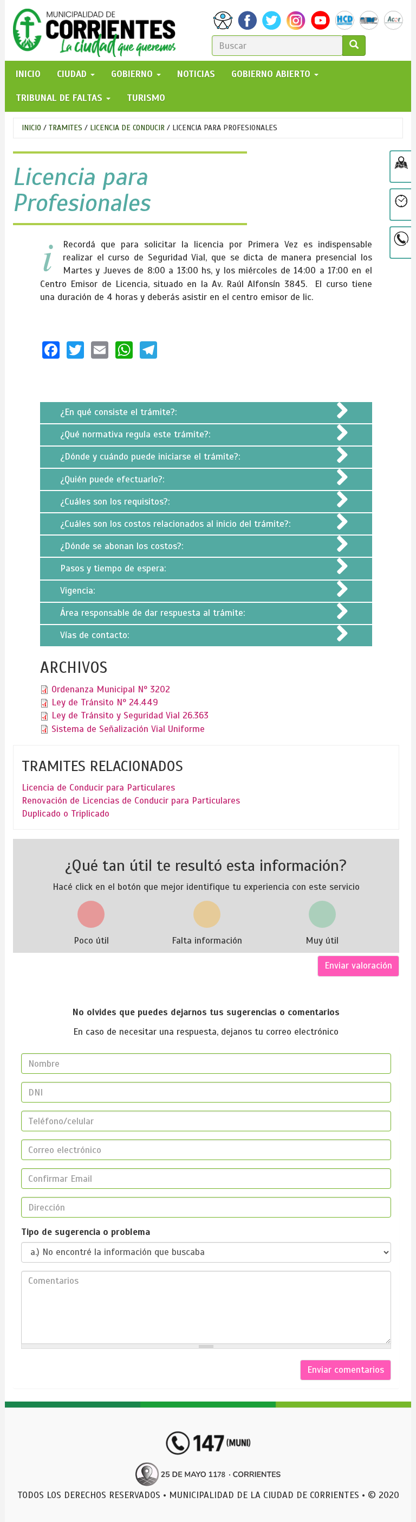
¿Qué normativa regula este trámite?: (136, 434)
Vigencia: (79, 590)
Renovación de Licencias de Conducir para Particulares (131, 800)
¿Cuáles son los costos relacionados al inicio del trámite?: (176, 524)
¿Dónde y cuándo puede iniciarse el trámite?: (151, 456)
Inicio (31, 127)
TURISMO (146, 98)
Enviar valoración (358, 965)
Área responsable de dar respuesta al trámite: (154, 613)
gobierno (133, 74)
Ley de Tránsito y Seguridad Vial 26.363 (130, 715)
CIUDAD (73, 74)
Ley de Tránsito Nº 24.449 (104, 702)
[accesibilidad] (222, 20)
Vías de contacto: (96, 635)
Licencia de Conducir (127, 127)
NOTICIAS (196, 74)
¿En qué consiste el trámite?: (119, 412)
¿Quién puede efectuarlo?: (113, 479)
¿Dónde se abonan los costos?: (123, 546)
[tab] (206, 412)
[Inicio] (98, 30)
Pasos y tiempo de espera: (114, 568)
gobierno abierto (272, 74)
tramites (65, 127)
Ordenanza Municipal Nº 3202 (110, 689)
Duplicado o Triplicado (65, 813)
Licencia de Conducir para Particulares (98, 787)
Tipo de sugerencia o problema (85, 1232)
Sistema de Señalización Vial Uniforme (128, 729)
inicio (28, 74)
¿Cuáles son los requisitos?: (116, 501)
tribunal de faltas (60, 98)
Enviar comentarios (345, 1369)
